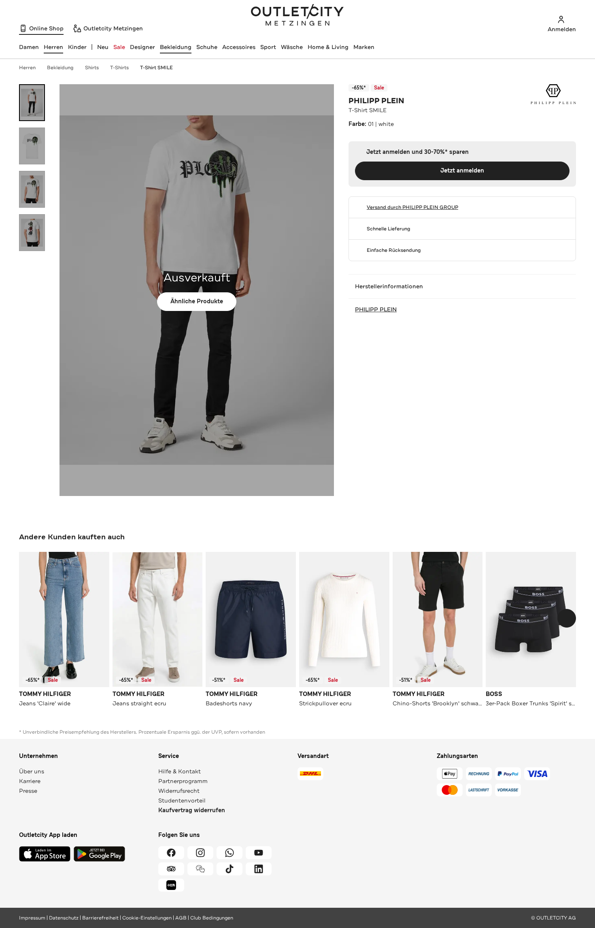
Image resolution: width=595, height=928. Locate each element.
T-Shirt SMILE (156, 67)
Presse (28, 790)
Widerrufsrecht (179, 790)
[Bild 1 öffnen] (32, 102)
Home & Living (328, 47)
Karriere (29, 781)
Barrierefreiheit (100, 918)
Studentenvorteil (182, 800)
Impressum (32, 918)
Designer (142, 47)
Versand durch (412, 207)
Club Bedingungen (211, 918)
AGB (181, 918)
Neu (102, 47)
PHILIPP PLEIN (376, 100)
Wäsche (292, 47)
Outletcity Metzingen (297, 15)
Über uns (31, 771)
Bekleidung (175, 47)
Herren (27, 67)
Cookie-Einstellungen (147, 918)
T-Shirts (119, 67)
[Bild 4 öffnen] (32, 232)
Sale (119, 47)
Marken (363, 47)
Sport (268, 47)
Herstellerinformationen (389, 286)
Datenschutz (64, 918)
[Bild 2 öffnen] (32, 146)
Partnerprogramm (183, 781)
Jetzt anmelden (462, 171)
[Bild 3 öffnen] (32, 189)
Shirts (92, 67)
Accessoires (238, 47)
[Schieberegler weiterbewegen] (566, 618)
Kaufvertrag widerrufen (191, 810)
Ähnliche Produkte (196, 301)
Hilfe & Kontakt (179, 771)
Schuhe (206, 47)
